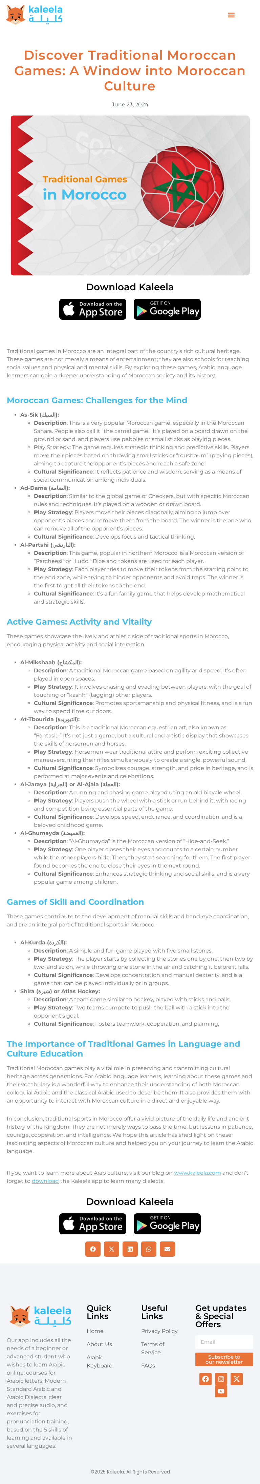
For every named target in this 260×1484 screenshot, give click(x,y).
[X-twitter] (237, 1379)
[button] (231, 15)
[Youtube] (221, 1391)
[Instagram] (221, 1379)
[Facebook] (205, 1379)
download (45, 1181)
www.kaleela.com (197, 1173)
